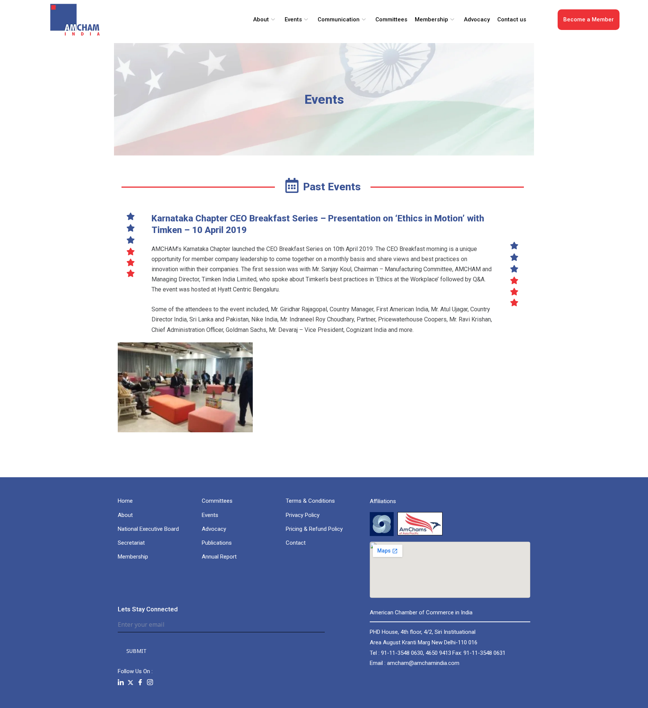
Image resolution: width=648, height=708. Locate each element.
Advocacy (477, 19)
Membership (431, 19)
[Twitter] (131, 682)
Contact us (511, 19)
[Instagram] (150, 682)
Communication (339, 19)
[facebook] (140, 682)
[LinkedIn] (121, 682)
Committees (391, 19)
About (261, 19)
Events (293, 19)
